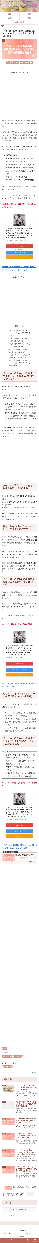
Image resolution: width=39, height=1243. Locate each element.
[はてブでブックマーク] (17, 62)
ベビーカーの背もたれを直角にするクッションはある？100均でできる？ (19, 332)
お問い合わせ (19, 1236)
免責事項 (28, 1233)
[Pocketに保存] (22, 62)
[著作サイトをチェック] (3, 1066)
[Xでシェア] (8, 62)
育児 (5, 1048)
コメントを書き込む (19, 1209)
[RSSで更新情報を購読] (10, 1066)
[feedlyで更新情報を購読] (7, 1066)
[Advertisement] (19, 96)
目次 (16, 326)
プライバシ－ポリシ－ (11, 1233)
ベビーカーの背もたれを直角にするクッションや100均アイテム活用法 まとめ (19, 363)
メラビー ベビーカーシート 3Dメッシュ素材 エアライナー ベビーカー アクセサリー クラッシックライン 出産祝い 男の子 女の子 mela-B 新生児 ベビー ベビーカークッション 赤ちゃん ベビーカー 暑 (19, 233)
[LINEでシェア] (26, 62)
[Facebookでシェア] (12, 62)
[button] (31, 62)
